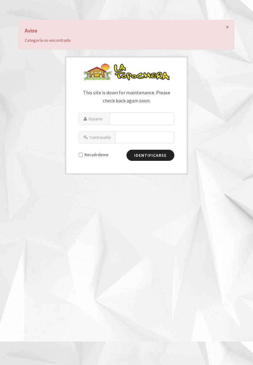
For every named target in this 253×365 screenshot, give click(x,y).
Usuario (95, 119)
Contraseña (100, 137)
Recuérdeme (97, 154)
